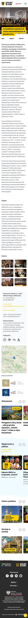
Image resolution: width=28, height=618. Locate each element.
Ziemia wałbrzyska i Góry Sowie (11, 24)
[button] (25, 4)
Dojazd (12, 38)
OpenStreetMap (21, 372)
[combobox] (19, 3)
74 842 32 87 (7, 304)
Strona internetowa (9, 310)
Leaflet (15, 372)
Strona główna (6, 22)
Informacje (13, 585)
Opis (3, 38)
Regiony (13, 582)
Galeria (21, 38)
